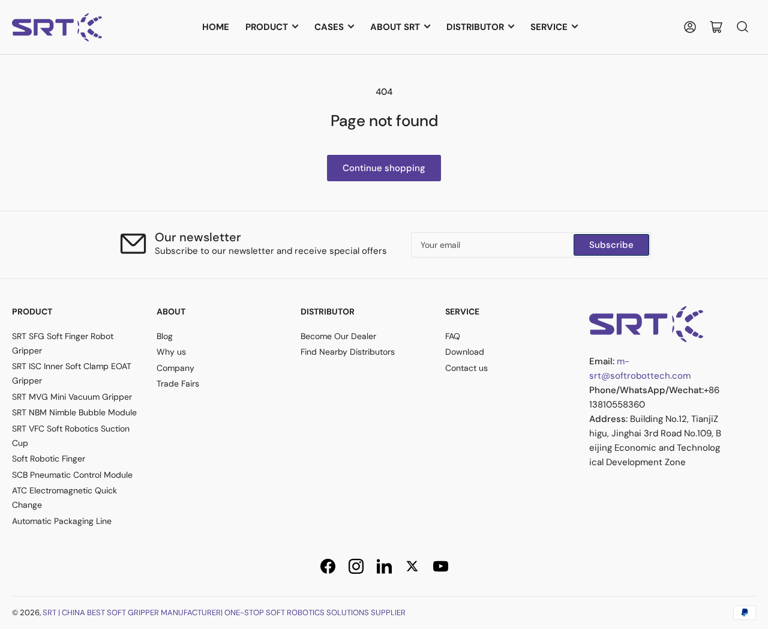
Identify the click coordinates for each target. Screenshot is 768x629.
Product (266, 27)
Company (175, 368)
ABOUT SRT (395, 27)
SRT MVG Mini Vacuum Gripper (72, 396)
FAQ (452, 336)
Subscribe (611, 245)
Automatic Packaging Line (62, 521)
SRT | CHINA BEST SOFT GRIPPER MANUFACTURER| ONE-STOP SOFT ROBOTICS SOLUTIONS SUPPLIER (224, 612)
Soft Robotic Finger (48, 458)
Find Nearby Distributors (348, 351)
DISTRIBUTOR (475, 27)
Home (215, 27)
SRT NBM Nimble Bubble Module (74, 412)
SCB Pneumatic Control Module (72, 474)
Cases (329, 27)
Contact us (466, 368)
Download (464, 351)
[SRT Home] (646, 324)
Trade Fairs (178, 383)
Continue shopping (384, 168)
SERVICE (549, 27)
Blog (165, 336)
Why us (171, 351)
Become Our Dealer (338, 336)
